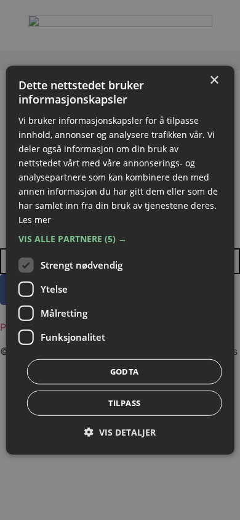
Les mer (34, 219)
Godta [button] (124, 370)
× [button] (213, 80)
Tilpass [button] (124, 402)
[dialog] (120, 260)
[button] (120, 238)
